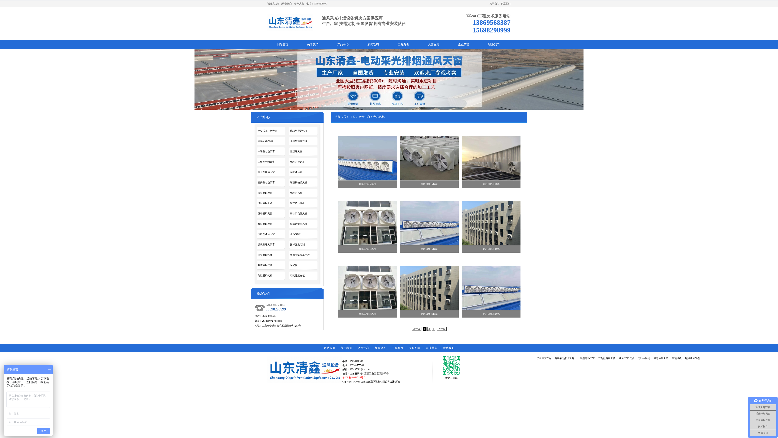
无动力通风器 (297, 161)
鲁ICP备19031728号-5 (353, 377)
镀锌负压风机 (297, 203)
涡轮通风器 (296, 172)
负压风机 (379, 116)
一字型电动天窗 (266, 151)
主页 (353, 116)
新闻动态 (373, 44)
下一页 (441, 328)
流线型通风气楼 (298, 130)
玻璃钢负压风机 (298, 223)
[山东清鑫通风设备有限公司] (290, 22)
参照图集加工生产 (300, 254)
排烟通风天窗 (265, 203)
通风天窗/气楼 (265, 141)
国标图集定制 (297, 244)
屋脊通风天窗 (265, 213)
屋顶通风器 (296, 151)
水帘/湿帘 (295, 234)
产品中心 (343, 44)
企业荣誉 (463, 44)
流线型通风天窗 (266, 234)
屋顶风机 (677, 358)
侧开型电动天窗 (266, 172)
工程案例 (403, 44)
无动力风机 (296, 192)
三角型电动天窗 (266, 161)
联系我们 (506, 3)
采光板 (293, 265)
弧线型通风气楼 (298, 141)
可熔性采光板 (297, 275)
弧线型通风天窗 (266, 244)
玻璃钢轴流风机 (298, 182)
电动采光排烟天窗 (267, 130)
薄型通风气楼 (265, 275)
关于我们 (494, 3)
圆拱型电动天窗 (266, 182)
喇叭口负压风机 (298, 213)
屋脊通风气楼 (265, 254)
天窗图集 (433, 44)
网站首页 (282, 44)
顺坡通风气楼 (265, 265)
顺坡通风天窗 (265, 223)
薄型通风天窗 (265, 192)
